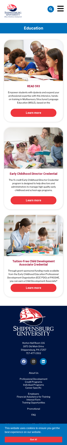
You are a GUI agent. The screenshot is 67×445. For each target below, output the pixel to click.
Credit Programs (33, 381)
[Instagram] (33, 361)
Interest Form (33, 399)
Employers (33, 393)
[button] (42, 432)
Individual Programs (33, 384)
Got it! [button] (33, 439)
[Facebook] (23, 361)
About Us (33, 372)
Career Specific (33, 387)
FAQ (33, 414)
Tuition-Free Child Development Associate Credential (33, 263)
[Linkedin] (43, 361)
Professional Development (33, 379)
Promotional (33, 408)
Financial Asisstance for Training (33, 396)
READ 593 (33, 86)
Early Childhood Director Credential (33, 173)
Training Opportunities (33, 402)
